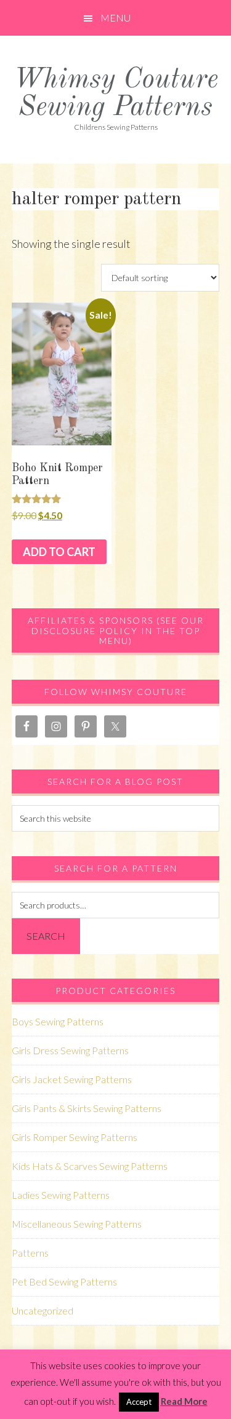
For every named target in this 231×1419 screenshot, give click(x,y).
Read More (184, 1401)
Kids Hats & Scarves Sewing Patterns (90, 1166)
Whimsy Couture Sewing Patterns (116, 94)
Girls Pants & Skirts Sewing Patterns (86, 1108)
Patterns (30, 1252)
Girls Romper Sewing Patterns (74, 1137)
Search (45, 936)
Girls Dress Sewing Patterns (70, 1050)
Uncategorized (42, 1310)
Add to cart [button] (59, 551)
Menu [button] (115, 17)
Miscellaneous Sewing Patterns (77, 1224)
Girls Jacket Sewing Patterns (72, 1079)
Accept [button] (139, 1402)
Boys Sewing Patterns (57, 1021)
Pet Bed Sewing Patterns (64, 1281)
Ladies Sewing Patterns (61, 1195)
